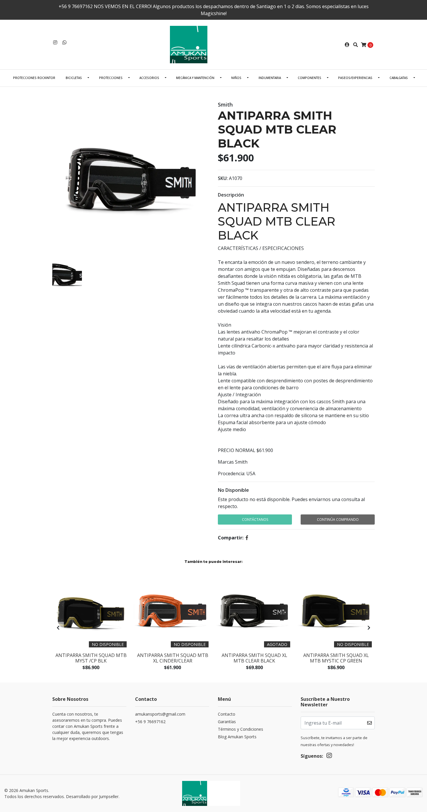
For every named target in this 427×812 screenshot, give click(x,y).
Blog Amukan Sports (237, 736)
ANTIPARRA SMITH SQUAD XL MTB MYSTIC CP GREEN (336, 658)
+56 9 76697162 (150, 721)
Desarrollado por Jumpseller (92, 796)
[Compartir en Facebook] (247, 537)
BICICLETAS (74, 78)
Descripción (231, 195)
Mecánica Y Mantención (195, 78)
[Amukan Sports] (213, 44)
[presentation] (58, 627)
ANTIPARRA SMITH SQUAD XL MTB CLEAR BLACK (254, 658)
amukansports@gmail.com (160, 714)
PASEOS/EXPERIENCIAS (355, 78)
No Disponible (233, 490)
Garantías (227, 721)
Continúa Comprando (338, 519)
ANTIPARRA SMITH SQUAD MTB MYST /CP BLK (91, 658)
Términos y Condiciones (240, 729)
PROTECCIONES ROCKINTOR (34, 78)
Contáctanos (255, 519)
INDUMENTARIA (270, 78)
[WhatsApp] (64, 42)
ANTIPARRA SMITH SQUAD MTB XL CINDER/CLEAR (172, 658)
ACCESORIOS (149, 78)
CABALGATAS (399, 78)
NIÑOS (236, 78)
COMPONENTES (309, 78)
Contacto (226, 714)
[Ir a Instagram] (55, 42)
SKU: (223, 178)
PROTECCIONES (111, 78)
